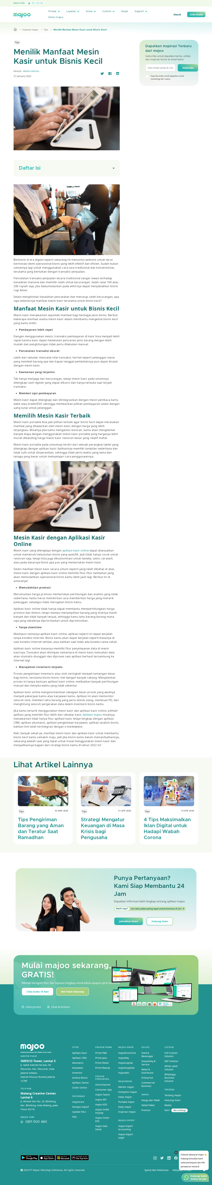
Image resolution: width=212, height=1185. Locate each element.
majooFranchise (127, 1052)
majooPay (123, 1057)
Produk (52, 11)
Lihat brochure (60, 1007)
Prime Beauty (102, 1067)
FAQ (74, 1116)
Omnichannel (102, 1084)
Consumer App (103, 1089)
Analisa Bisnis (80, 1077)
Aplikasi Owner (80, 1082)
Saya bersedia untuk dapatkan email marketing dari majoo (167, 77)
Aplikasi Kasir (79, 1052)
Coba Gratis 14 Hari (37, 991)
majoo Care (19, 3)
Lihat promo (33, 1007)
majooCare (78, 1101)
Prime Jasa (101, 1057)
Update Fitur (79, 1111)
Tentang (169, 1089)
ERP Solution (171, 1061)
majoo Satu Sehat (101, 1127)
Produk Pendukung (102, 1077)
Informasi (78, 1096)
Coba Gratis (196, 14)
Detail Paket (148, 1105)
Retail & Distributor (147, 1071)
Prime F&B (101, 1052)
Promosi (145, 1110)
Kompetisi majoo (127, 1091)
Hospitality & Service (148, 1063)
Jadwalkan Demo (128, 921)
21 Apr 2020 (124, 810)
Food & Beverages (147, 1054)
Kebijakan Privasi (182, 1170)
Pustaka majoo (126, 1101)
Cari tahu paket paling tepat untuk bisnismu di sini (149, 908)
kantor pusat (29, 1056)
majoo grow (125, 1047)
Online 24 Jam (198, 1179)
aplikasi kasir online (75, 550)
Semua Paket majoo (105, 3)
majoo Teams (102, 1094)
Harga (124, 11)
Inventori (77, 1072)
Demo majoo (55, 17)
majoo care (27, 1117)
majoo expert (126, 1120)
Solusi (89, 11)
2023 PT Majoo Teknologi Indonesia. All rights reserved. (54, 1170)
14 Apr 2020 (187, 810)
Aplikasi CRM (79, 1057)
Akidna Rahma (31, 71)
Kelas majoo (125, 1096)
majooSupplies (126, 1067)
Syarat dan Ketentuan (156, 1170)
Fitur (75, 1047)
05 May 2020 (61, 810)
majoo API (100, 1099)
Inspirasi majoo (30, 29)
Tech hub (26, 1088)
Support (139, 11)
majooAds (123, 1072)
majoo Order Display (102, 1111)
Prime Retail (102, 1062)
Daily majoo (124, 1106)
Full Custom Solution (171, 1054)
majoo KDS (101, 1104)
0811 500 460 (37, 3)
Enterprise (147, 1077)
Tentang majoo (172, 1095)
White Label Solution (171, 1068)
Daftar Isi (30, 168)
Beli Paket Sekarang (72, 991)
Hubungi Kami (160, 921)
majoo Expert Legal (125, 1136)
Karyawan (77, 1067)
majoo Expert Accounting (125, 1127)
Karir (167, 1110)
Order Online (79, 1087)
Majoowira (125, 1081)
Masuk (177, 14)
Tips (46, 29)
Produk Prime (103, 1047)
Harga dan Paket (150, 1100)
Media (167, 1105)
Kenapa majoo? (80, 1106)
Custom (106, 11)
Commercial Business (148, 1084)
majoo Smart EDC (102, 1119)
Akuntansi (77, 1062)
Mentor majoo (126, 1087)
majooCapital (125, 1062)
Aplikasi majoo (92, 714)
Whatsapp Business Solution (170, 1078)
